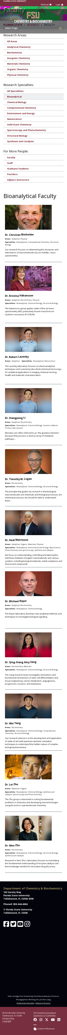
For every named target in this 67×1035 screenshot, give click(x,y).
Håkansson (26, 295)
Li (24, 417)
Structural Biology (17, 135)
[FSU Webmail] (46, 4)
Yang (17, 723)
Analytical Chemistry (19, 46)
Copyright (6, 1021)
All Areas (12, 41)
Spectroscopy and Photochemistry (26, 130)
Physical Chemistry (18, 74)
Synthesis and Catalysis (20, 141)
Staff (10, 163)
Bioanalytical (14, 96)
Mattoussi (21, 539)
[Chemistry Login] (59, 4)
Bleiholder (27, 234)
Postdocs (12, 174)
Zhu (15, 784)
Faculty (11, 157)
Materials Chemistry (18, 63)
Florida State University (14, 1)
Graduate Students (18, 168)
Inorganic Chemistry (18, 58)
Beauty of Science (43, 1003)
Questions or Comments (45, 1015)
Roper (23, 601)
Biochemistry (14, 52)
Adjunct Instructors (18, 179)
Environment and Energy (21, 113)
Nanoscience (14, 118)
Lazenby (23, 356)
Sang (33, 662)
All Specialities (15, 91)
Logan (28, 478)
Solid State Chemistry (19, 124)
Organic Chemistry (17, 69)
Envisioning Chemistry (25, 1003)
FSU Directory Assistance (45, 1013)
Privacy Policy (8, 1018)
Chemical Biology (16, 102)
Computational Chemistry (21, 107)
